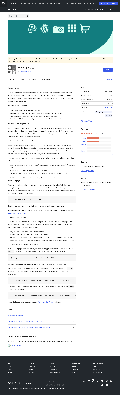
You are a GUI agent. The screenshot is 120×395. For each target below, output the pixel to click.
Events (74, 367)
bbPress (96, 369)
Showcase (32, 364)
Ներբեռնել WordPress (108, 3)
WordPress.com (98, 364)
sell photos (109, 115)
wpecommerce (26, 71)
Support (109, 79)
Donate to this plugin (88, 189)
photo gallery (99, 112)
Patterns (31, 372)
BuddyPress (97, 372)
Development (45, 79)
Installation (32, 79)
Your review (85, 155)
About (9, 364)
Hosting (10, 369)
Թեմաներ (32, 367)
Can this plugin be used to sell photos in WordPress (25, 322)
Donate (75, 369)
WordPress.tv (55, 372)
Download (108, 70)
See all (110, 155)
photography (108, 112)
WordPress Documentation (17, 213)
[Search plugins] (27, 16)
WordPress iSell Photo (45, 302)
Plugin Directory (12, 9)
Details (11, 79)
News (9, 367)
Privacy (10, 372)
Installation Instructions (16, 316)
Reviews (21, 79)
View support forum (87, 171)
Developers (54, 369)
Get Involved (76, 364)
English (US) (108, 107)
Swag (74, 372)
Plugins (31, 369)
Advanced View (86, 121)
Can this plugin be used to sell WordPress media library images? (29, 327)
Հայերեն (28, 383)
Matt (95, 367)
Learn (52, 364)
